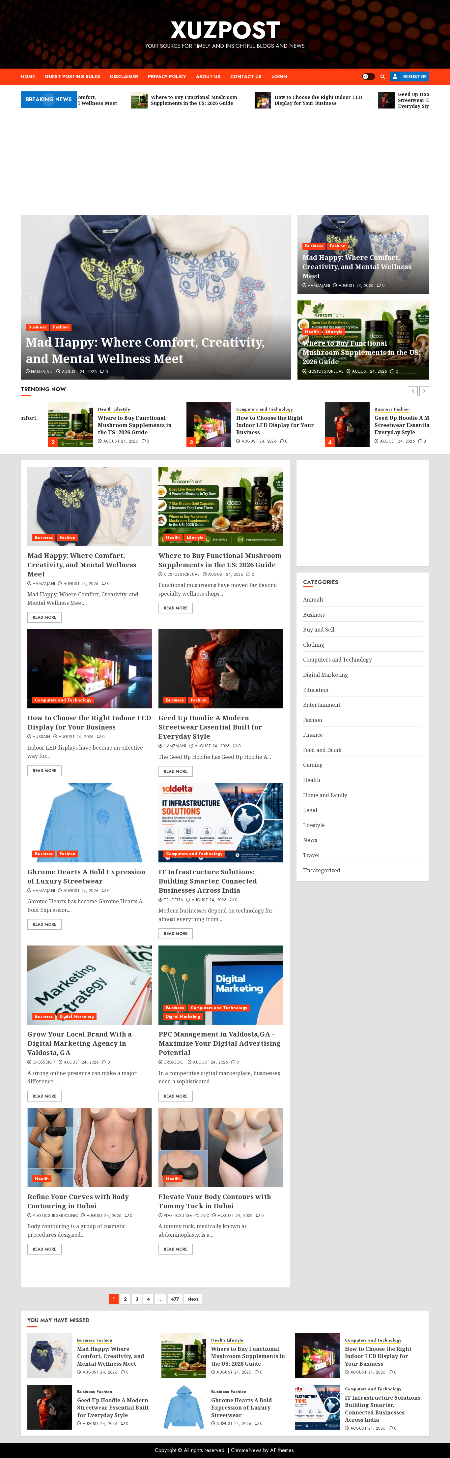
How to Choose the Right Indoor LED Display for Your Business (248, 425)
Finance (313, 734)
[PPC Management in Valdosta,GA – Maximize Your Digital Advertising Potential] (220, 985)
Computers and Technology (237, 409)
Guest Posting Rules (72, 76)
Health (312, 332)
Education (315, 689)
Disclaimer (124, 76)
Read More (44, 617)
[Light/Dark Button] (368, 76)
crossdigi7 (44, 1062)
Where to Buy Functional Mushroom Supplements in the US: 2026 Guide (361, 352)
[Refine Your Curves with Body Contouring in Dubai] (89, 1147)
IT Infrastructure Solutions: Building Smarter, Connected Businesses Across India (207, 881)
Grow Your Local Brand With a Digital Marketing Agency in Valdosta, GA (79, 1043)
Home (28, 76)
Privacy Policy (167, 76)
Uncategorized (321, 870)
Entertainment (321, 704)
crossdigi (174, 1062)
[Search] (383, 76)
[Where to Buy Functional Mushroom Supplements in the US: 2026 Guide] (43, 424)
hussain (41, 737)
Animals (313, 599)
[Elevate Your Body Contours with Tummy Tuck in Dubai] (220, 1147)
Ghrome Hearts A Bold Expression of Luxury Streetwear (86, 876)
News (310, 840)
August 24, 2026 (79, 372)
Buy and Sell (318, 629)
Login (279, 76)
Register (414, 76)
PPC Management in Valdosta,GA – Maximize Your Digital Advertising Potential (219, 1043)
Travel (311, 855)
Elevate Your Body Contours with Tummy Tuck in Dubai (214, 1201)
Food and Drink (322, 750)
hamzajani (42, 372)
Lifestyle (334, 332)
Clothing (313, 644)
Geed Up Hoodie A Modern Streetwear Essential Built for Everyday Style (388, 425)
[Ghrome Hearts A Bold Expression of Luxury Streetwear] (89, 822)
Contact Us (246, 76)
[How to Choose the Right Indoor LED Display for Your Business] (181, 424)
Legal (310, 810)
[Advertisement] (225, 158)
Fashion (61, 327)
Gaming (313, 764)
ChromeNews (246, 1450)
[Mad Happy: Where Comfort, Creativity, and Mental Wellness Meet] (156, 297)
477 (175, 1299)
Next (192, 1299)
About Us (208, 76)
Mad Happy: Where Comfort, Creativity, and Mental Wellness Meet (145, 350)
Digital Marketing (77, 1016)
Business (37, 327)
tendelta (173, 900)
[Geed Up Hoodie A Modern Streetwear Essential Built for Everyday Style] (319, 424)
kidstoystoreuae (326, 371)
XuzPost (225, 30)
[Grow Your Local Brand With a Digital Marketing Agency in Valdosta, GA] (89, 985)
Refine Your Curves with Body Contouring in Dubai (78, 1201)
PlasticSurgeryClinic (55, 1216)
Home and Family (325, 794)
